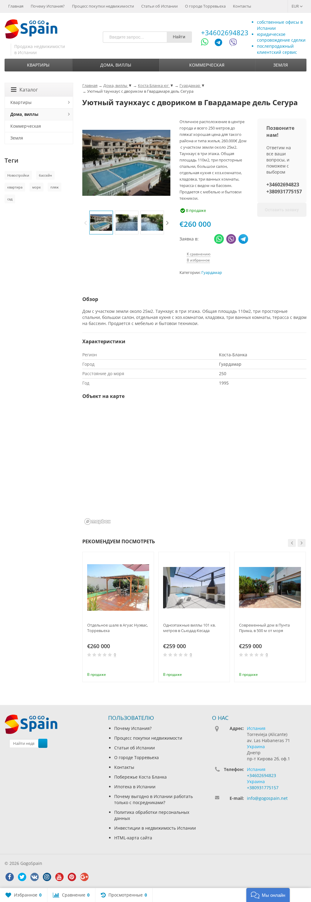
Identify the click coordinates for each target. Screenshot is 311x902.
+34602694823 (224, 32)
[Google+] (84, 877)
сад (9, 199)
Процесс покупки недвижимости (103, 6)
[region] (194, 466)
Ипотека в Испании (135, 787)
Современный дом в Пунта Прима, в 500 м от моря (264, 627)
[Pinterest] (72, 877)
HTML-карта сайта (133, 838)
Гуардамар (211, 272)
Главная (15, 6)
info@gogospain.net (267, 798)
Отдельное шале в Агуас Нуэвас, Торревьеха (117, 627)
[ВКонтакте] (34, 877)
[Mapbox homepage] (97, 521)
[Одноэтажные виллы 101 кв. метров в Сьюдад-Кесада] (194, 588)
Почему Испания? (48, 6)
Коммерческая (206, 65)
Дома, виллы (115, 65)
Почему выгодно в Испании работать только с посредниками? (153, 799)
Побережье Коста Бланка (140, 777)
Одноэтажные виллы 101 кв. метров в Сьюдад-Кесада (189, 627)
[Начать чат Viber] (233, 43)
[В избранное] (147, 666)
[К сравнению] (137, 666)
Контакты (242, 6)
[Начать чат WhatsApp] (207, 43)
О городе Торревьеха (205, 6)
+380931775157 (284, 191)
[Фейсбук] (9, 877)
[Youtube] (59, 877)
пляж (54, 187)
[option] (101, 222)
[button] (268, 895)
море (36, 187)
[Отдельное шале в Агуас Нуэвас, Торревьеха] (118, 588)
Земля (280, 65)
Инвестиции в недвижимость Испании (155, 828)
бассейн (45, 175)
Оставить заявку (282, 209)
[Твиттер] (22, 877)
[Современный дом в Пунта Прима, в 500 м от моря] (270, 588)
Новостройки (18, 175)
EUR (296, 6)
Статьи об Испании (159, 6)
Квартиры (38, 65)
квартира (14, 187)
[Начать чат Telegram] (221, 43)
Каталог (28, 89)
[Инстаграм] (47, 877)
